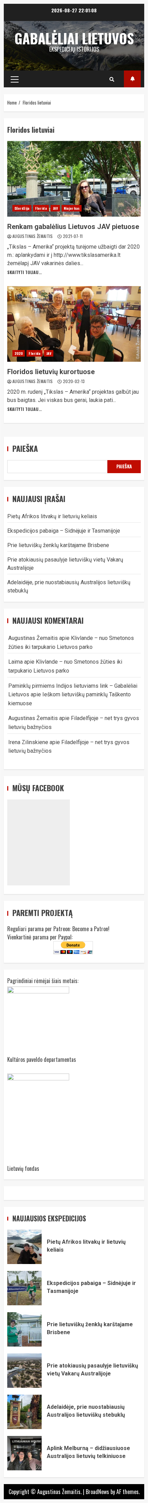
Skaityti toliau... (24, 272)
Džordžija (21, 208)
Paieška (25, 449)
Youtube (132, 78)
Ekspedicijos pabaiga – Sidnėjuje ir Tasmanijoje (63, 530)
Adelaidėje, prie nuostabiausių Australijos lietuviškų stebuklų (24, 1412)
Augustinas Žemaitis (33, 236)
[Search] (111, 79)
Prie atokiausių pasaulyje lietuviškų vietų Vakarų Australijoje (24, 1370)
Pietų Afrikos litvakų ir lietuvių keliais (52, 516)
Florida (41, 208)
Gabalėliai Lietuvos (74, 38)
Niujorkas (72, 208)
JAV (55, 208)
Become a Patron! (90, 929)
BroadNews (97, 1492)
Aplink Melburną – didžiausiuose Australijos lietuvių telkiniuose (24, 1453)
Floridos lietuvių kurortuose (74, 324)
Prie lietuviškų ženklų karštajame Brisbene (58, 545)
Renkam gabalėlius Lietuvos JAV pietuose (74, 179)
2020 (18, 353)
